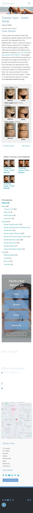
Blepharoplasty (9, 255)
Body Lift (7, 212)
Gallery (5, 456)
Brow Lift (7, 261)
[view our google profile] (18, 475)
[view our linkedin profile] (6, 475)
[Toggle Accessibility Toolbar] (4, 505)
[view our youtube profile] (9, 475)
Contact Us (6, 466)
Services (5, 453)
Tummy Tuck (9, 209)
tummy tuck (22, 52)
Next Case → (26, 146)
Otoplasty (7, 264)
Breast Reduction (10, 243)
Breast (4, 221)
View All (5, 203)
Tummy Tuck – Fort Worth (9, 170)
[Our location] (30, 500)
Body (3, 206)
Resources (6, 463)
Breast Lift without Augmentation (16, 236)
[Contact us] (28, 500)
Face (3, 252)
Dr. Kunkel (6, 448)
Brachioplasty (8, 215)
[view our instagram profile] (12, 475)
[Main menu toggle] (29, 3)
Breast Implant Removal (12, 233)
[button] (16, 294)
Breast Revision (9, 246)
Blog (4, 461)
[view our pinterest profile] (15, 475)
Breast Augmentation (11, 224)
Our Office (6, 451)
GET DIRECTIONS (10, 480)
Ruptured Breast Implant (13, 249)
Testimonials (7, 458)
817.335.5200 (8, 383)
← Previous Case (8, 146)
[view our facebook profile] (3, 475)
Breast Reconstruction (12, 240)
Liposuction (8, 218)
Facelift (6, 258)
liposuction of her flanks (11, 55)
